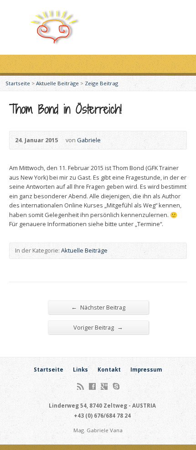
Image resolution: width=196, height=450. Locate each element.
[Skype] (116, 386)
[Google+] (104, 386)
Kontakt (109, 369)
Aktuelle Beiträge (57, 83)
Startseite (17, 83)
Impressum (146, 369)
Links (80, 369)
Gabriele (89, 140)
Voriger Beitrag (98, 327)
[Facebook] (92, 386)
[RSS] (80, 386)
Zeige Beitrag (101, 83)
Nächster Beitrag (98, 307)
